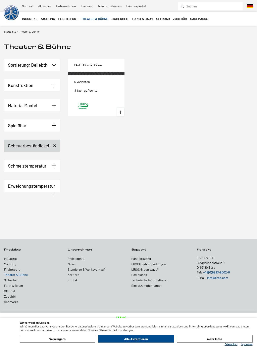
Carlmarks (199, 19)
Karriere (86, 6)
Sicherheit (120, 19)
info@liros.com (217, 278)
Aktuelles (45, 6)
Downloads (139, 275)
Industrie (30, 19)
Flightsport (68, 19)
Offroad (163, 19)
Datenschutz (231, 344)
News (72, 264)
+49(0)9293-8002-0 (216, 272)
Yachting (48, 19)
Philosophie (76, 258)
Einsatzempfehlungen (146, 285)
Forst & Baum (142, 19)
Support (28, 6)
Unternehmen (66, 6)
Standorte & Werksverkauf (86, 269)
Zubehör (180, 19)
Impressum (247, 344)
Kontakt (73, 280)
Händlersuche (141, 258)
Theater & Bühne (94, 19)
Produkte (12, 249)
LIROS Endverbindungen (148, 264)
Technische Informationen (149, 280)
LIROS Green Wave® (145, 269)
